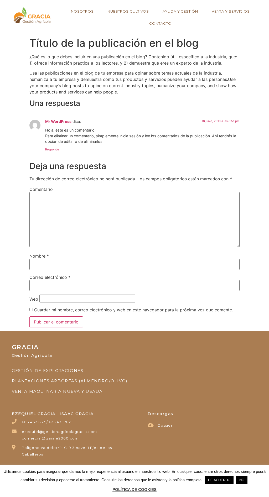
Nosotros (82, 11)
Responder (52, 149)
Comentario (41, 189)
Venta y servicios (231, 11)
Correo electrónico (49, 277)
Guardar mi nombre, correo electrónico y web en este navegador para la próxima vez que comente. (133, 310)
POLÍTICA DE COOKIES (134, 489)
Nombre (39, 256)
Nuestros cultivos (128, 11)
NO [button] (241, 480)
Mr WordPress (58, 121)
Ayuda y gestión (180, 11)
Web (33, 299)
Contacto (160, 23)
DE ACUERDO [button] (219, 480)
